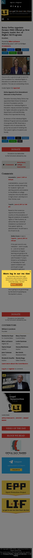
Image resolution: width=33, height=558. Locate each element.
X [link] (30, 272)
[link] (16, 272)
